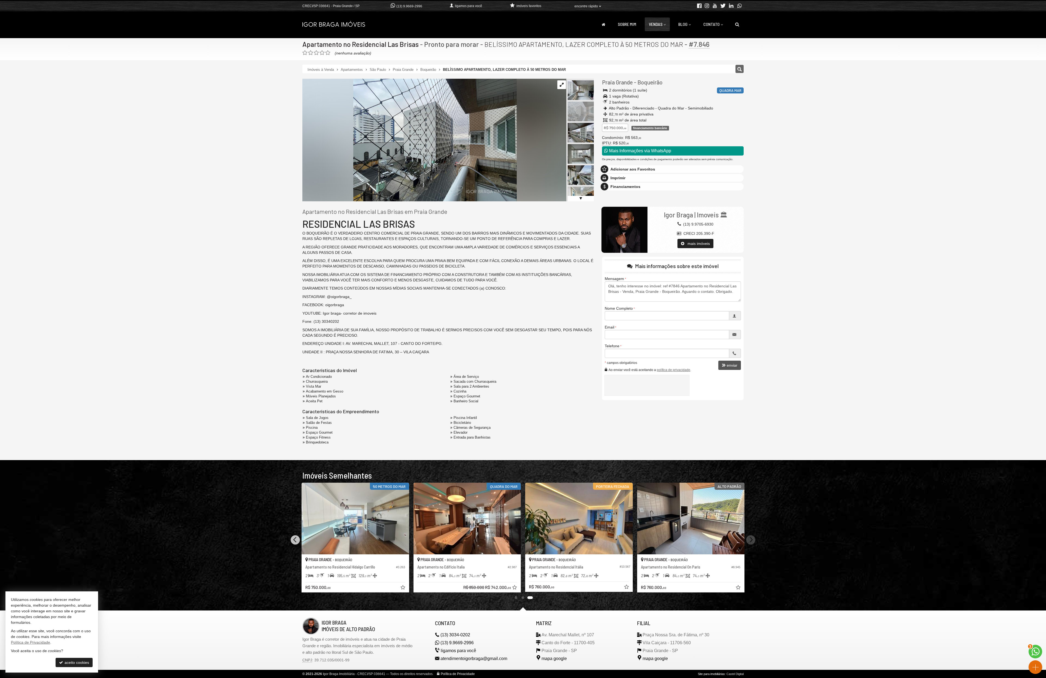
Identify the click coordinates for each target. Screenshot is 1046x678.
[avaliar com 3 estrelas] (316, 53)
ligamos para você (458, 650)
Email (609, 327)
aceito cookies (76, 662)
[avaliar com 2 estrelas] (310, 53)
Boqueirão (649, 82)
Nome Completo (619, 308)
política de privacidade (673, 370)
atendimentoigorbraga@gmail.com (473, 658)
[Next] (750, 540)
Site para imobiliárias (711, 674)
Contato (711, 24)
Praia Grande (617, 82)
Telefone (612, 346)
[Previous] (295, 540)
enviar (732, 365)
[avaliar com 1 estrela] (305, 53)
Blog (683, 24)
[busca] (737, 24)
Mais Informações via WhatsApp (639, 150)
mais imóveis (697, 243)
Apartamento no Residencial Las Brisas (360, 44)
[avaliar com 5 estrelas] (327, 53)
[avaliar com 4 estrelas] (322, 53)
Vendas (655, 24)
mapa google (554, 658)
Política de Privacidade (458, 674)
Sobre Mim (627, 24)
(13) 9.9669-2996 (409, 6)
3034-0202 (455, 635)
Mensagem (614, 278)
